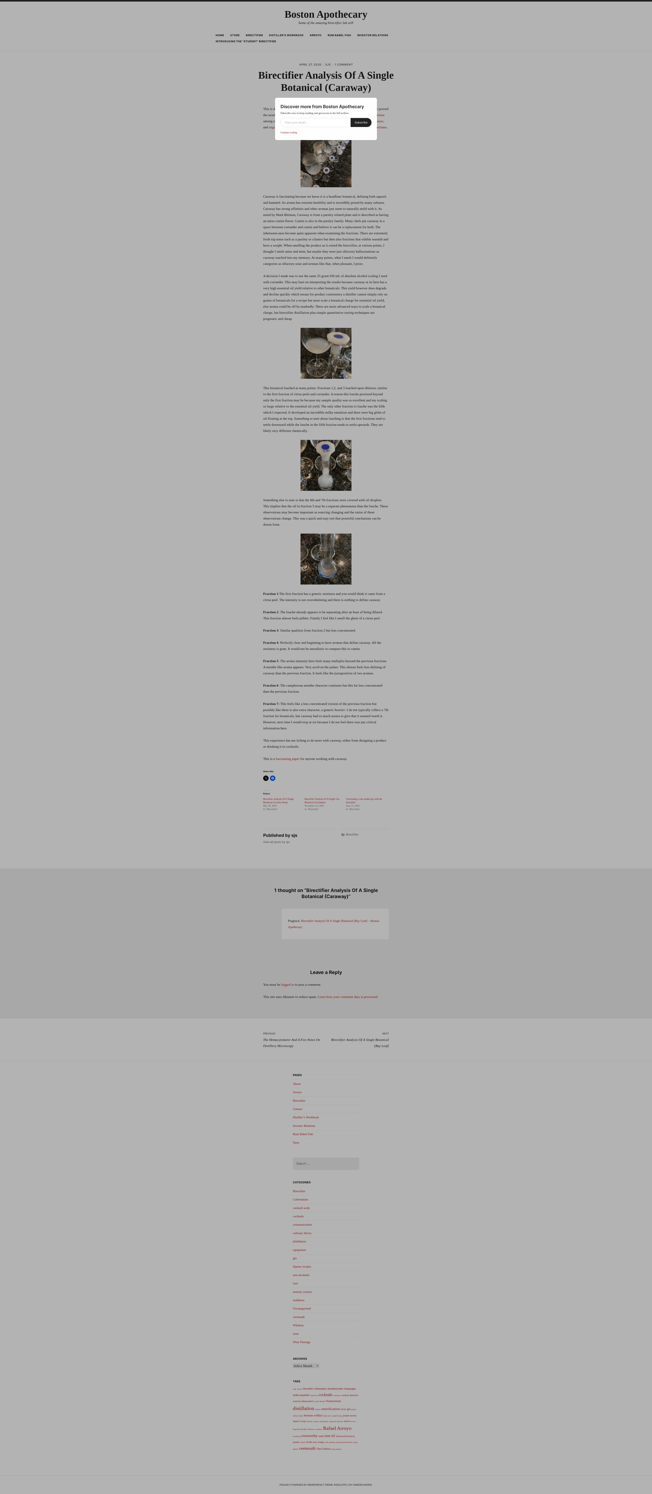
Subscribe (361, 122)
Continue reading (288, 132)
